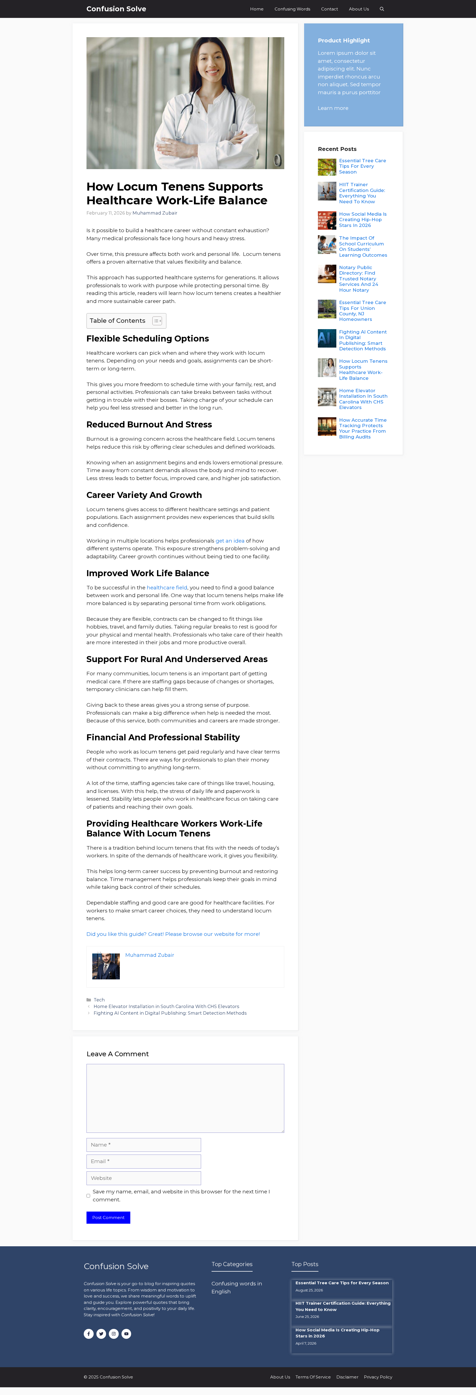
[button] (382, 9)
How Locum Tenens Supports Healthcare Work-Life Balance (363, 369)
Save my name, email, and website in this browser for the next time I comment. (181, 1195)
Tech (99, 1000)
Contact (329, 9)
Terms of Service (313, 1377)
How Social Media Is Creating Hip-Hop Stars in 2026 (363, 219)
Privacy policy (378, 1377)
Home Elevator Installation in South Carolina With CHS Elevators (166, 1006)
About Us (359, 9)
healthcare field (167, 587)
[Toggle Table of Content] (154, 321)
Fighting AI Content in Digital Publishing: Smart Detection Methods (170, 1013)
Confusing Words (292, 9)
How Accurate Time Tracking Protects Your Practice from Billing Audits (363, 428)
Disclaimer (347, 1377)
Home (257, 9)
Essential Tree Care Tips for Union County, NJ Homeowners (362, 311)
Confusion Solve (116, 9)
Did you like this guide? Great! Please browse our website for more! (173, 934)
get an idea (230, 541)
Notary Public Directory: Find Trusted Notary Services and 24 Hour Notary (358, 279)
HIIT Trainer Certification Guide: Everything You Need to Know (362, 193)
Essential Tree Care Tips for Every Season (362, 166)
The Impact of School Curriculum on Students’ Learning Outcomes (363, 246)
